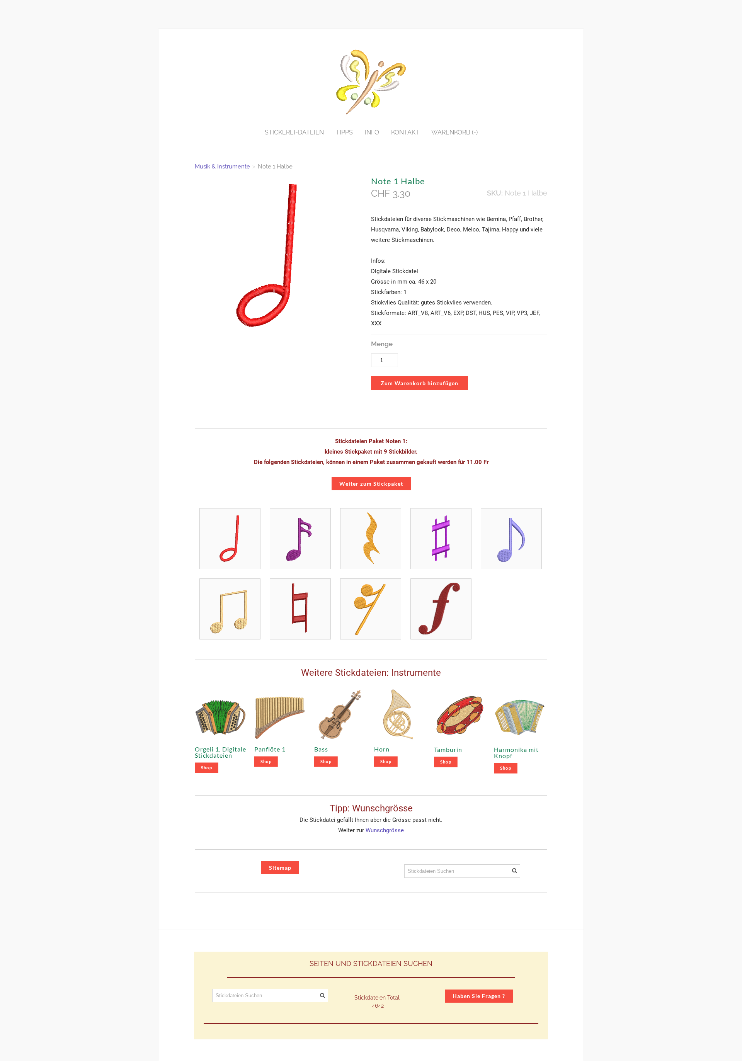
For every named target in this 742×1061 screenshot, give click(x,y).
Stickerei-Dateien (294, 132)
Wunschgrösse (385, 830)
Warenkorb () (454, 132)
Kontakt (405, 132)
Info (372, 132)
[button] (419, 383)
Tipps (344, 132)
